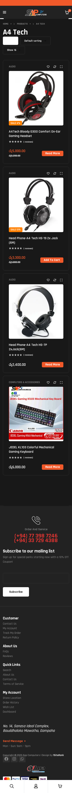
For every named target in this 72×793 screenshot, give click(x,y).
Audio (12, 66)
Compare (54, 66)
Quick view (61, 66)
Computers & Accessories (24, 382)
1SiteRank (58, 755)
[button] (51, 260)
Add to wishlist (48, 66)
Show (10, 50)
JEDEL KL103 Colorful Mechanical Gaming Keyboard (31, 449)
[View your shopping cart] (67, 12)
